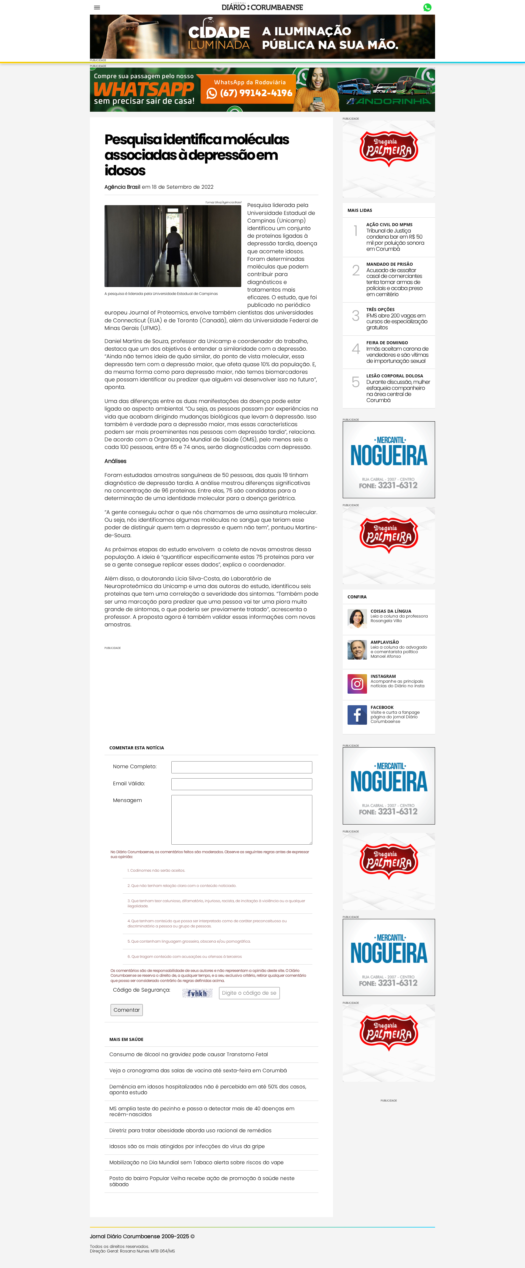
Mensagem (127, 800)
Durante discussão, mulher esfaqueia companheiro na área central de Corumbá (398, 391)
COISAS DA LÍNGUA (391, 611)
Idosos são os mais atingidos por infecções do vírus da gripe (187, 1146)
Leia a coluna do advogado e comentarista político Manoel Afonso (399, 651)
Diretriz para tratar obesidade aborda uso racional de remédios (190, 1130)
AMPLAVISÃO (385, 642)
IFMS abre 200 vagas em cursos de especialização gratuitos (396, 321)
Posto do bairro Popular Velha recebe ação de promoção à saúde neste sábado (202, 1181)
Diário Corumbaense (263, 7)
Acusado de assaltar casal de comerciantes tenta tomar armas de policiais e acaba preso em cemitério (394, 282)
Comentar (127, 1010)
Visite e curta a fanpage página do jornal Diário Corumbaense (395, 716)
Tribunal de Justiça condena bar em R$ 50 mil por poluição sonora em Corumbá (395, 239)
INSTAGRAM (383, 676)
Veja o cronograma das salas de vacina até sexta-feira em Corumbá (198, 1070)
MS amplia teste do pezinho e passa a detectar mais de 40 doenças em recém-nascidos (201, 1111)
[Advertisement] (211, 692)
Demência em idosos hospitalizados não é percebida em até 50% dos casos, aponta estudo (207, 1089)
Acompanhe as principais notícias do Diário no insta (397, 683)
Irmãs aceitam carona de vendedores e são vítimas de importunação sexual (397, 355)
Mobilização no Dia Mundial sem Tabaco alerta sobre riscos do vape (196, 1162)
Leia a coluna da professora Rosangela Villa (399, 618)
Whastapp (427, 7)
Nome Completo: (134, 766)
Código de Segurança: (141, 989)
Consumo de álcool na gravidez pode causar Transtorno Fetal (188, 1054)
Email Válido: (129, 783)
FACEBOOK (382, 707)
